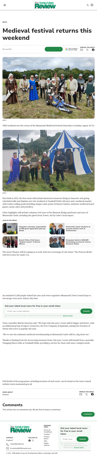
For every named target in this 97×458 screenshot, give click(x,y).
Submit (86, 311)
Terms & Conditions (48, 431)
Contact (47, 434)
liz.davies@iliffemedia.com (20, 448)
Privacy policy (46, 438)
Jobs (45, 441)
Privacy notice (68, 316)
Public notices (46, 444)
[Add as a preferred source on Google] (71, 49)
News (4, 22)
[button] (5, 5)
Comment (88, 414)
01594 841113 (18, 444)
